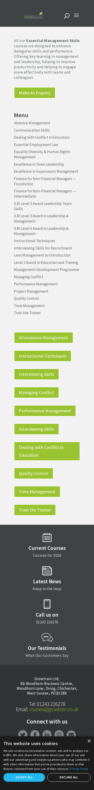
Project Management (31, 291)
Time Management (29, 305)
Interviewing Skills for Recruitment (43, 248)
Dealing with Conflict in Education (41, 137)
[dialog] (47, 763)
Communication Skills (32, 130)
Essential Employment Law (36, 144)
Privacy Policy (79, 769)
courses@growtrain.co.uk (47, 709)
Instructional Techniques (34, 240)
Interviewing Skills (36, 374)
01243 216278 (47, 704)
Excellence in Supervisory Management (46, 171)
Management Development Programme (46, 269)
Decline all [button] (69, 777)
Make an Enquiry (34, 92)
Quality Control (26, 298)
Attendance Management (43, 337)
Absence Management (32, 122)
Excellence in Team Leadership (39, 164)
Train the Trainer (27, 312)
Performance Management (36, 283)
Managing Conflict (28, 276)
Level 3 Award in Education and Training (46, 262)
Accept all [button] (24, 777)
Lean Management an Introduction (42, 255)
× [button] (89, 741)
